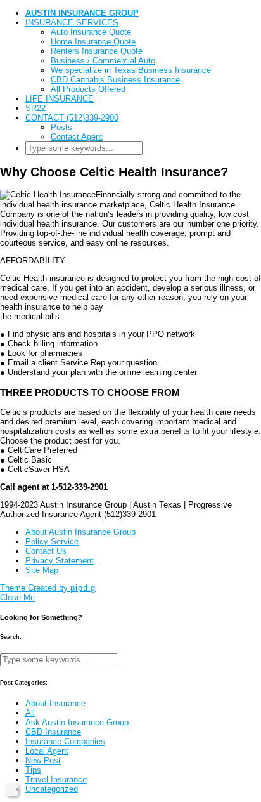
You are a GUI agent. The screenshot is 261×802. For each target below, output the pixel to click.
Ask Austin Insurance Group (77, 722)
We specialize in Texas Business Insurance (131, 70)
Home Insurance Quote (93, 41)
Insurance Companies (65, 741)
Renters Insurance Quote (97, 51)
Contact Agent (77, 136)
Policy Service (52, 541)
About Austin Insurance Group (80, 532)
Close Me (17, 597)
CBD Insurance (53, 732)
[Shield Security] (12, 790)
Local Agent (46, 751)
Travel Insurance (56, 779)
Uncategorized (51, 789)
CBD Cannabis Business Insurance (115, 79)
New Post (43, 760)
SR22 (35, 108)
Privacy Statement (59, 560)
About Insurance (55, 703)
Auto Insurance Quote (91, 32)
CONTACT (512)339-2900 (71, 117)
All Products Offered (88, 89)
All (30, 713)
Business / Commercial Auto (103, 60)
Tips (33, 770)
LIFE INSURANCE (59, 98)
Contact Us (46, 551)
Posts (61, 127)
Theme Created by (48, 588)
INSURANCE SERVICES (71, 22)
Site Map (41, 570)
